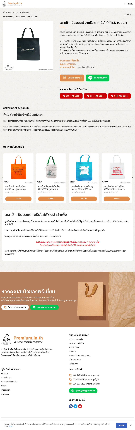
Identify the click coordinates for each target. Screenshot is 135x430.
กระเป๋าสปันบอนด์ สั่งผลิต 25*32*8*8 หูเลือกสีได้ (49, 188)
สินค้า (10, 12)
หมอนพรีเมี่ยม (74, 347)
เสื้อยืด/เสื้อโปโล (75, 360)
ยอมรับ (121, 425)
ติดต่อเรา (5, 394)
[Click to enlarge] (8, 66)
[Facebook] (71, 406)
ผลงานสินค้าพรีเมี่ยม (9, 382)
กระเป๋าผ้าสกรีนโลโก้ (76, 343)
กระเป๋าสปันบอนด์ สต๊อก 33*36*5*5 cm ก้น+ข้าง (114, 188)
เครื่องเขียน (73, 364)
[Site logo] (12, 4)
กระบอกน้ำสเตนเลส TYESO (79, 355)
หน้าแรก (4, 373)
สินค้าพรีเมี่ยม (16, 126)
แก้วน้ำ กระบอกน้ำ (76, 339)
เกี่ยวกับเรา (5, 390)
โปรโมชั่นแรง (6, 377)
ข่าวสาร (4, 386)
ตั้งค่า (11, 426)
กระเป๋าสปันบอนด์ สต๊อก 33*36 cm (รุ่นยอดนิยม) (15, 188)
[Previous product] (125, 14)
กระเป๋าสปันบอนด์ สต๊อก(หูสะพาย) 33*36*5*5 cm (82, 188)
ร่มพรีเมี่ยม (73, 351)
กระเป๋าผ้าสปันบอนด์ (22, 12)
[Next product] (130, 14)
